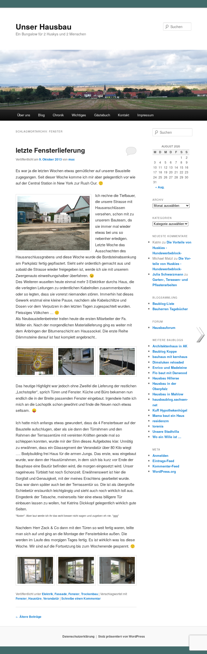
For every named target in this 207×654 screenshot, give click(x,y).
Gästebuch (102, 114)
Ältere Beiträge (28, 616)
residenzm (160, 420)
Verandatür (51, 598)
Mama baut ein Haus (168, 415)
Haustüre (35, 598)
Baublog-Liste (163, 303)
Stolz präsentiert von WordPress (121, 636)
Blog (41, 114)
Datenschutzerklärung (78, 636)
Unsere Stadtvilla (165, 431)
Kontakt (123, 114)
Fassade (61, 594)
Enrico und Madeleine (169, 367)
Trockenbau (89, 594)
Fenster (74, 594)
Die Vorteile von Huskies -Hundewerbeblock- (171, 263)
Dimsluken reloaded (168, 362)
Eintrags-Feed (163, 460)
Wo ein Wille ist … (166, 436)
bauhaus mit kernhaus (169, 356)
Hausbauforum (163, 327)
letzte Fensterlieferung (50, 150)
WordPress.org (164, 471)
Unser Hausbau (43, 26)
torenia (157, 426)
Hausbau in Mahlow (167, 394)
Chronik (58, 114)
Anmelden (160, 455)
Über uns (23, 114)
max (71, 159)
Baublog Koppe (164, 351)
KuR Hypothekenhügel (169, 410)
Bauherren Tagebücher (170, 308)
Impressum (145, 114)
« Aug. (159, 187)
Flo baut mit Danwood (169, 372)
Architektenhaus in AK (169, 346)
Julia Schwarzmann (167, 274)
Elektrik (47, 594)
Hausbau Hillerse (165, 378)
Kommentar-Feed (165, 466)
